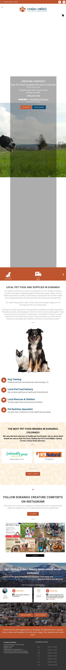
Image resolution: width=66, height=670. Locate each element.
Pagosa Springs (30, 579)
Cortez (6, 579)
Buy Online (26, 107)
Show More (52, 599)
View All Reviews (26, 615)
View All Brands (33, 473)
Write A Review (40, 615)
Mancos (20, 579)
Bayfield (13, 579)
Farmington (58, 577)
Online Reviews (39, 107)
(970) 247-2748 (33, 96)
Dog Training (8, 278)
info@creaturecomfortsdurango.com (13, 649)
